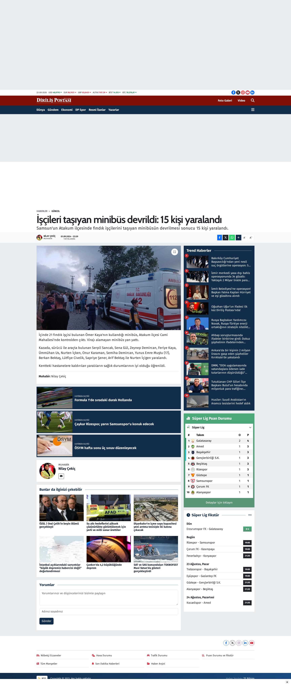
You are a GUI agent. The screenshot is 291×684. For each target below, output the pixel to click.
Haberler (42, 211)
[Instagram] (239, 643)
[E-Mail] (61, 476)
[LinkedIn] (245, 643)
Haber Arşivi (158, 663)
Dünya (41, 110)
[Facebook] (226, 643)
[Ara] (252, 100)
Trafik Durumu (159, 655)
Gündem (53, 110)
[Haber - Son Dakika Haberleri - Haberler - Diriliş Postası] (54, 100)
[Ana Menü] (252, 110)
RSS (43, 678)
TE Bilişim (249, 678)
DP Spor (80, 110)
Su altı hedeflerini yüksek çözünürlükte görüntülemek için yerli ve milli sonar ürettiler (106, 527)
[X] (232, 643)
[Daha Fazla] (238, 237)
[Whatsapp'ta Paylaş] (232, 237)
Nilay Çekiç (66, 469)
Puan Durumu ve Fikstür (220, 655)
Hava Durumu (104, 655)
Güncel (56, 211)
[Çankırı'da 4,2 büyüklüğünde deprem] (109, 549)
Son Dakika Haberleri (107, 663)
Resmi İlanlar (97, 110)
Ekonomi (67, 110)
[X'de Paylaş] (225, 237)
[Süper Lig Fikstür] (250, 515)
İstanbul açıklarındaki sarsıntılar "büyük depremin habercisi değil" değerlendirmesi (60, 568)
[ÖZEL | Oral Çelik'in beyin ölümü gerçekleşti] (61, 508)
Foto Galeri (225, 100)
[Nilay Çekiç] (47, 470)
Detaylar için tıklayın (219, 502)
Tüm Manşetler (48, 663)
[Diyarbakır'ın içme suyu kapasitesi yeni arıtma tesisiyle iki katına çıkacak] (156, 508)
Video (241, 100)
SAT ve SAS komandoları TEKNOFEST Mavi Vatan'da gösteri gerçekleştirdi (156, 568)
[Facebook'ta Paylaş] (219, 237)
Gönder (46, 621)
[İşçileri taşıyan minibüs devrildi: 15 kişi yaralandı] (109, 288)
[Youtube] (251, 643)
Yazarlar (113, 110)
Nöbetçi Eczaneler (51, 655)
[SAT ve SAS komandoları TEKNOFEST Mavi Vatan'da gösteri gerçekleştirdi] (156, 549)
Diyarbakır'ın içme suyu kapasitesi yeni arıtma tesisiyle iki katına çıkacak (155, 527)
